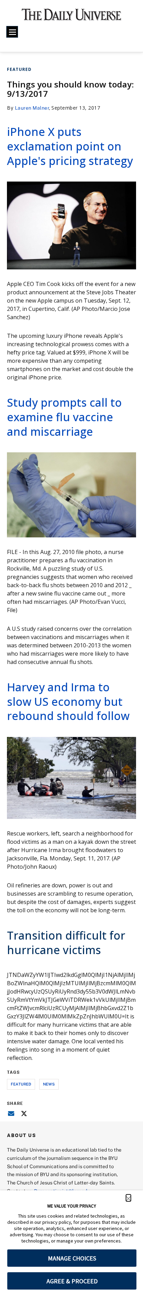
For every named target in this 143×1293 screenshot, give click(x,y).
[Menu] (12, 32)
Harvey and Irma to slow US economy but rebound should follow (68, 701)
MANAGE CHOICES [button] (72, 1258)
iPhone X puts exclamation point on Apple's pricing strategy (70, 146)
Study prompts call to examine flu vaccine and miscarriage (64, 416)
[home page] (71, 17)
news (49, 1084)
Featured (19, 69)
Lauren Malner (32, 108)
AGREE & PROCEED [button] (72, 1281)
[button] (128, 1197)
